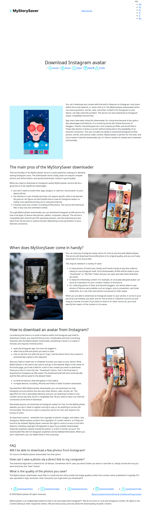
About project (98, 494)
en (140, 7)
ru (140, 18)
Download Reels (106, 489)
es (140, 10)
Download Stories (79, 489)
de (140, 4)
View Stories (86, 11)
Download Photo (25, 489)
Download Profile (133, 489)
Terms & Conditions (120, 494)
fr (140, 12)
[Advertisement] (75, 40)
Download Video (52, 489)
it (139, 15)
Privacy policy (135, 494)
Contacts (108, 494)
